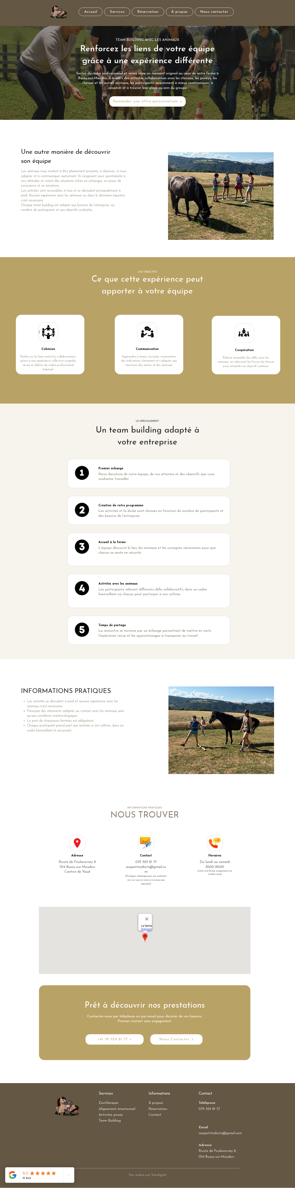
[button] (117, 12)
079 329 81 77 (146, 862)
